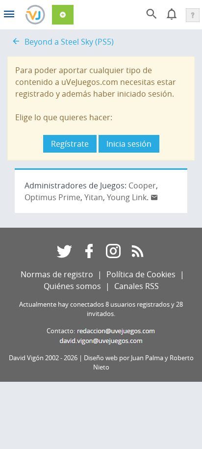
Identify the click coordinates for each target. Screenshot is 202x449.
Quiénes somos (72, 286)
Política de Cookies (141, 274)
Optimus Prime (52, 197)
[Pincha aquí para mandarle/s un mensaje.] (154, 197)
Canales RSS (136, 286)
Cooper (142, 185)
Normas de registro (57, 274)
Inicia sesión (129, 143)
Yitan (93, 197)
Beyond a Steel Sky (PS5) (69, 41)
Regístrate (70, 143)
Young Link (127, 197)
